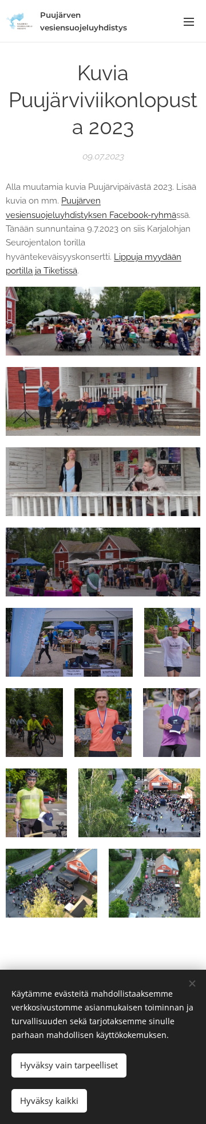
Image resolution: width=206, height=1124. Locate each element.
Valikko (188, 21)
